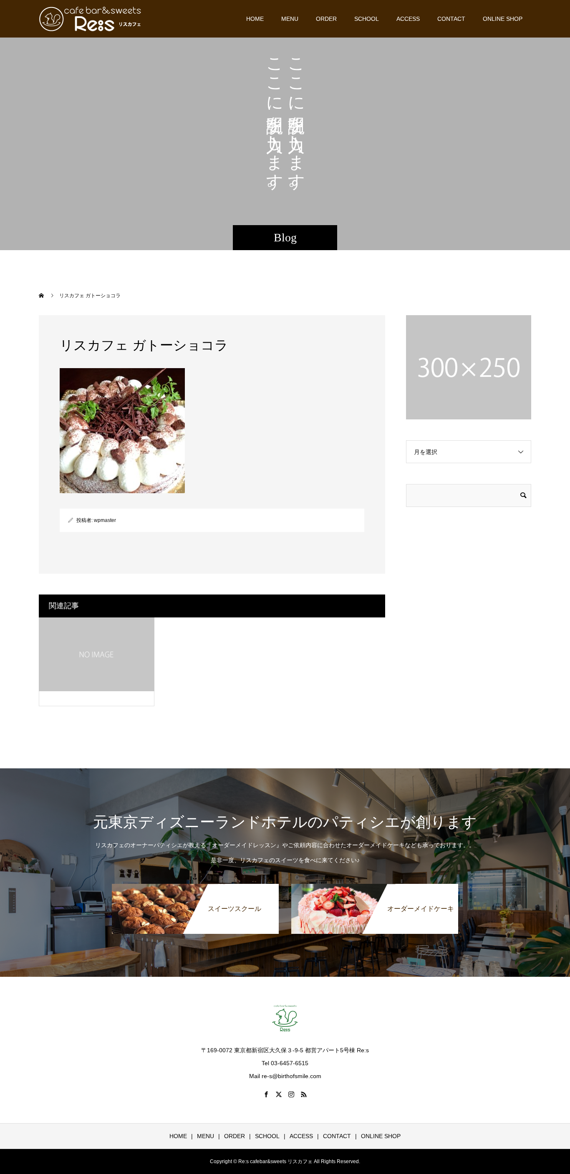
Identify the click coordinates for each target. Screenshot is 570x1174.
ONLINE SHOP (502, 18)
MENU (289, 18)
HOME (255, 18)
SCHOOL (366, 18)
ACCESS (408, 18)
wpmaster (105, 520)
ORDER (326, 18)
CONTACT (451, 18)
